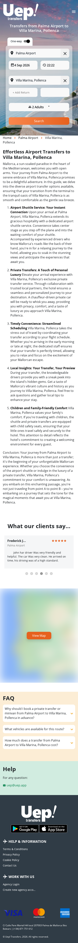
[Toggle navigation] (73, 13)
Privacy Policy (11, 854)
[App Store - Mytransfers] (53, 828)
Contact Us (9, 865)
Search (39, 121)
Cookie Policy (11, 860)
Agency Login (11, 884)
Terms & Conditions (15, 849)
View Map (39, 636)
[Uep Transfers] (21, 12)
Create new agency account (19, 890)
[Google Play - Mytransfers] (25, 828)
